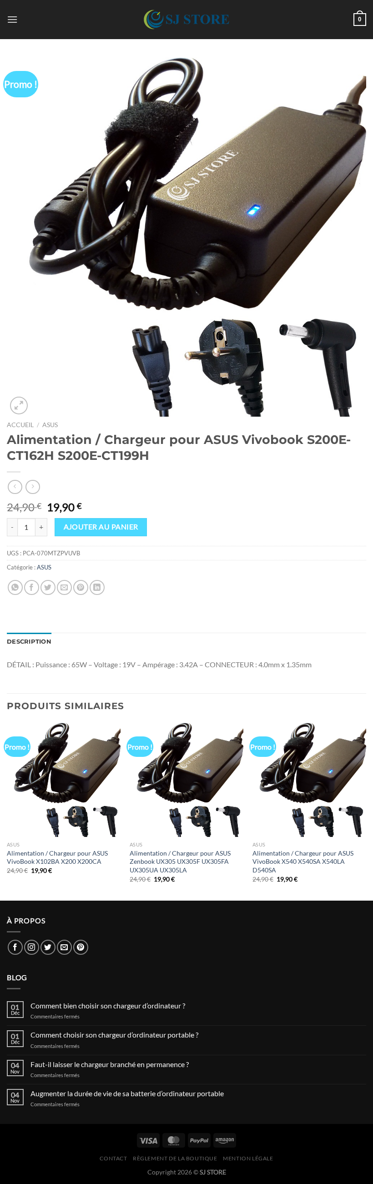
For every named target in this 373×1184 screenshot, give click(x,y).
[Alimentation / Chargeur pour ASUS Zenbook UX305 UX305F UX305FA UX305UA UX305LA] (186, 779)
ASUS (50, 424)
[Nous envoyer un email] (64, 947)
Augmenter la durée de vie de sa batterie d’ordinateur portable (127, 1093)
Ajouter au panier (101, 527)
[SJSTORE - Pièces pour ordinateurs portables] (186, 19)
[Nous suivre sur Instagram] (31, 947)
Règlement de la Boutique (175, 1158)
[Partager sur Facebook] (31, 587)
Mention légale (248, 1158)
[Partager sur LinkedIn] (97, 587)
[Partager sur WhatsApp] (15, 587)
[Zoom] (19, 405)
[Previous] (7, 811)
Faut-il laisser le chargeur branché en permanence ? (109, 1064)
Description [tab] (29, 641)
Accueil (20, 424)
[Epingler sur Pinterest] (80, 587)
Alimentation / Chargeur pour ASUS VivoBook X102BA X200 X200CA (57, 857)
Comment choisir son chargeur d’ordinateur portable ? (114, 1034)
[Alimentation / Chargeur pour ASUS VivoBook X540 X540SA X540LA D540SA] (309, 779)
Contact (113, 1158)
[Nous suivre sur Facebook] (15, 947)
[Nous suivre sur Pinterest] (80, 947)
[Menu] (12, 19)
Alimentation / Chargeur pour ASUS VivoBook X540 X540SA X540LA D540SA (302, 861)
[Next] (366, 811)
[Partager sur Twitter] (47, 587)
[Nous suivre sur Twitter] (47, 947)
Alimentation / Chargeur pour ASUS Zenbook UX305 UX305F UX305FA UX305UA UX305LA (180, 861)
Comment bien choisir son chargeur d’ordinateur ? (107, 1005)
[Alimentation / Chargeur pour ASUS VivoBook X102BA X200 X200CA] (64, 779)
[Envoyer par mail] (64, 587)
